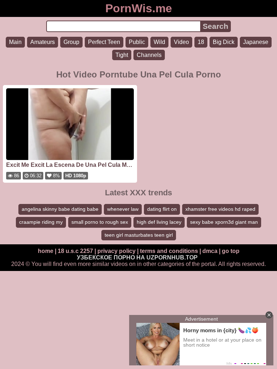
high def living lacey (159, 222)
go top (230, 251)
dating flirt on (162, 209)
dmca (209, 251)
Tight (121, 55)
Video (181, 42)
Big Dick (223, 42)
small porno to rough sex (99, 222)
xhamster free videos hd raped (220, 209)
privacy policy (116, 251)
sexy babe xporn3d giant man (224, 222)
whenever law (122, 209)
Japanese (255, 42)
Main (15, 42)
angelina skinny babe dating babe (60, 209)
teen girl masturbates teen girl (139, 235)
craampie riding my (41, 222)
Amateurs (42, 42)
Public (137, 42)
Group (71, 42)
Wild (159, 42)
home (45, 251)
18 (201, 42)
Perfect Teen (104, 42)
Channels (149, 55)
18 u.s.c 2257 (75, 251)
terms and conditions (169, 251)
